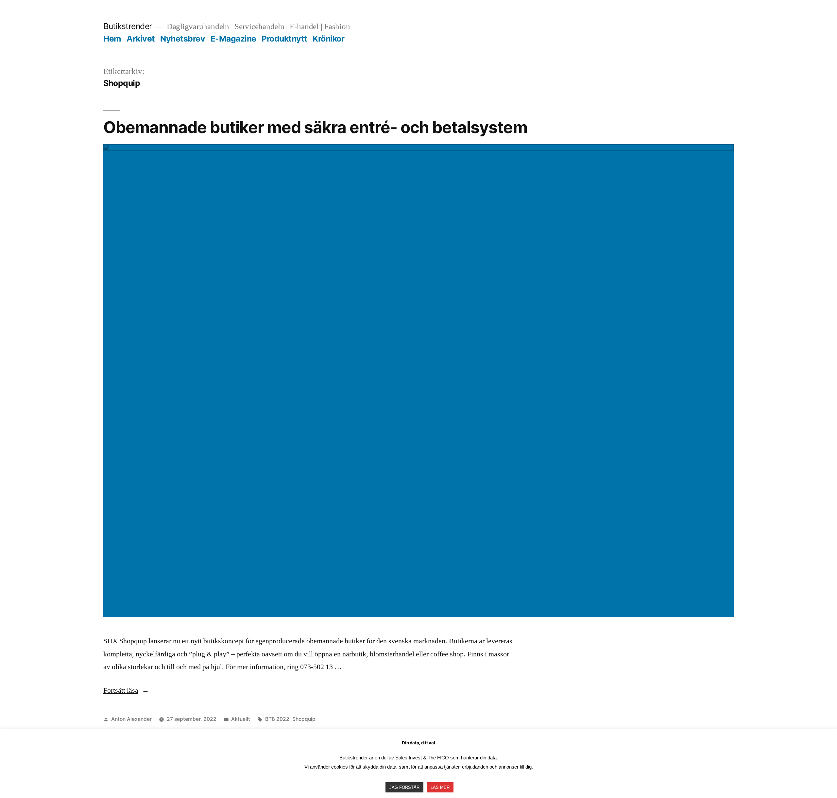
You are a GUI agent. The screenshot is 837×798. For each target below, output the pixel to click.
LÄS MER (440, 787)
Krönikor (328, 38)
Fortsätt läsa (126, 690)
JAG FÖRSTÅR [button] (404, 787)
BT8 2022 (277, 719)
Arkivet (141, 38)
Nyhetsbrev (182, 38)
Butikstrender (127, 26)
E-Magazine (233, 38)
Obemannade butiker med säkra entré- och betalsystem (315, 127)
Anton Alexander (131, 719)
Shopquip (304, 719)
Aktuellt (240, 719)
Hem (112, 38)
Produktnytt (284, 38)
